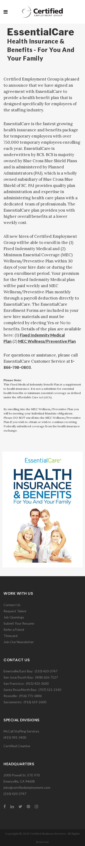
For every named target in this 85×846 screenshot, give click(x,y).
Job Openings (14, 617)
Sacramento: (13, 702)
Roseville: (11, 696)
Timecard (10, 636)
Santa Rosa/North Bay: (20, 690)
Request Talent (15, 611)
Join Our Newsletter (19, 642)
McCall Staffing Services (21, 731)
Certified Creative (17, 746)
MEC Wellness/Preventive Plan (47, 341)
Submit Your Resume (19, 623)
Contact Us (12, 605)
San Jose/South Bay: (19, 677)
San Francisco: (14, 683)
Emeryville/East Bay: (18, 671)
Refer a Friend (14, 629)
